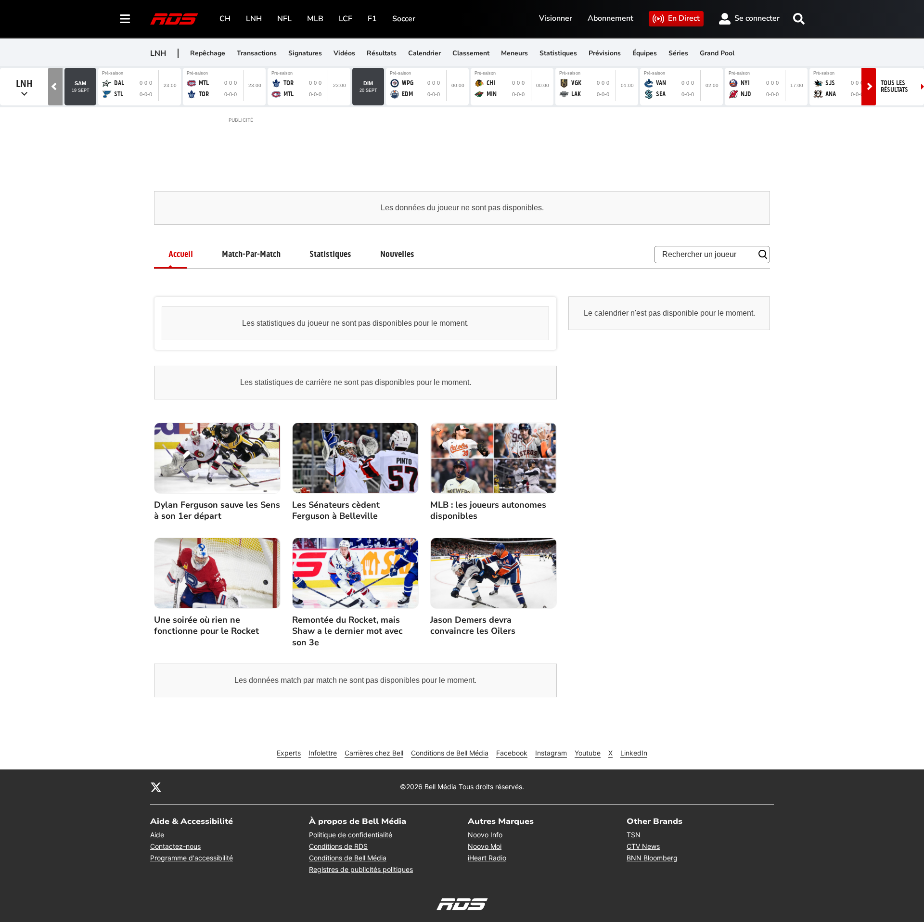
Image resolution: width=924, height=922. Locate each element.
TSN (634, 835)
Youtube (588, 753)
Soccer (403, 18)
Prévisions (605, 53)
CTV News (643, 846)
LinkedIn (633, 753)
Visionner (555, 18)
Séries (678, 53)
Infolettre (322, 753)
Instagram (551, 753)
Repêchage (207, 53)
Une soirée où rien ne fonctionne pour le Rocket (206, 626)
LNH (254, 18)
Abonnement (610, 18)
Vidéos (344, 53)
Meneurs (514, 53)
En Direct (684, 18)
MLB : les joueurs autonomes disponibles (488, 510)
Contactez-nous (175, 846)
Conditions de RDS (338, 846)
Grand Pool (717, 53)
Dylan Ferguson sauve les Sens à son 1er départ (217, 510)
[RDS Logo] (174, 19)
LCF (345, 18)
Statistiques (558, 53)
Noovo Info (485, 835)
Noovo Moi (484, 846)
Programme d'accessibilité (191, 858)
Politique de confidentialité (350, 835)
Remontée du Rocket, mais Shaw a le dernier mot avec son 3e (347, 631)
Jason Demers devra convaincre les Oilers (472, 626)
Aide (157, 835)
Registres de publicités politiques (361, 869)
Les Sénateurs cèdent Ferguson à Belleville (336, 510)
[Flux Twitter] (156, 787)
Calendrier (424, 53)
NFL (284, 18)
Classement (470, 53)
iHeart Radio (487, 858)
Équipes (644, 53)
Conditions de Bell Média (449, 753)
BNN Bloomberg (652, 858)
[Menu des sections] (125, 18)
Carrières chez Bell (374, 753)
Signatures (305, 53)
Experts (289, 753)
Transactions (257, 53)
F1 (372, 18)
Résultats (382, 53)
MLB (315, 18)
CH (225, 18)
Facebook (511, 753)
